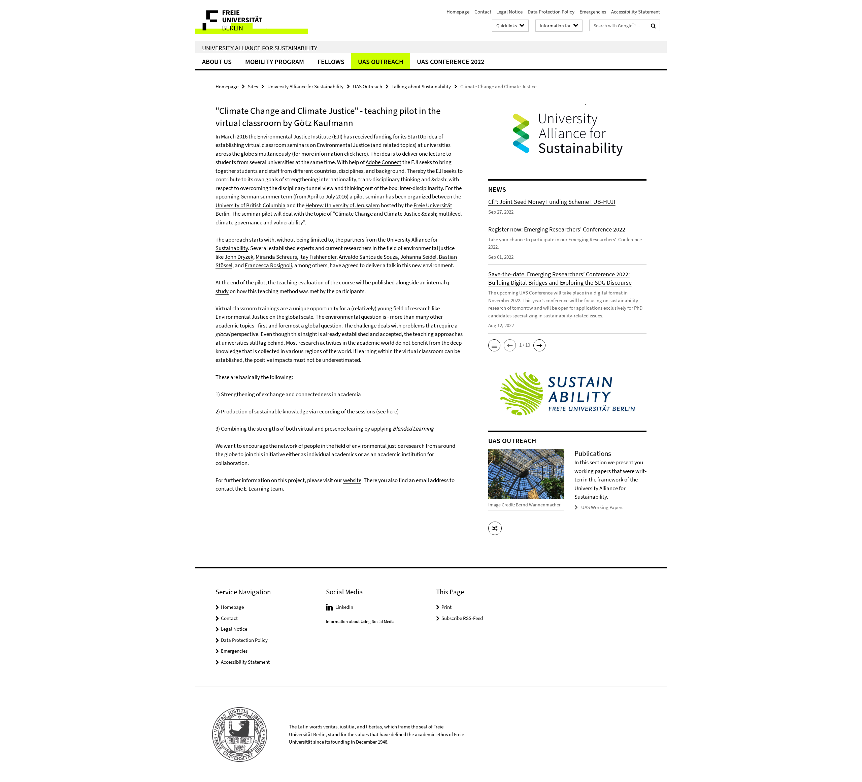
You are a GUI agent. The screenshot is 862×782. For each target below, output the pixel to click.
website (352, 480)
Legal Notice (509, 11)
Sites (253, 86)
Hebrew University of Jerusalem (342, 205)
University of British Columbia (251, 205)
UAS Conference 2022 (450, 61)
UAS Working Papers (602, 507)
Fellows (331, 61)
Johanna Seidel (418, 256)
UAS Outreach (380, 61)
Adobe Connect (383, 162)
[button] (494, 345)
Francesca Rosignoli (268, 265)
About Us (217, 61)
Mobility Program (274, 61)
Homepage (457, 11)
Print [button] (446, 607)
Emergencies (592, 11)
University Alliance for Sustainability (259, 48)
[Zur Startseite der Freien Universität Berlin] (251, 20)
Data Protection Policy (551, 11)
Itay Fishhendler (317, 256)
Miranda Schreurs (276, 256)
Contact (482, 11)
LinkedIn (344, 607)
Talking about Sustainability (421, 86)
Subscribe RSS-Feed (462, 618)
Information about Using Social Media (360, 621)
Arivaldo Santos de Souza (368, 256)
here (361, 153)
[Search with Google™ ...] (653, 25)
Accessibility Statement (635, 11)
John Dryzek (239, 256)
